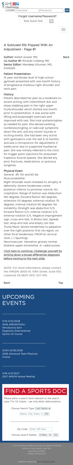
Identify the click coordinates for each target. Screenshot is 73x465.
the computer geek (46, 462)
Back (66, 57)
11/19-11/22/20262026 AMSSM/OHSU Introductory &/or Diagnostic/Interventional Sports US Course (16, 327)
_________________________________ (23, 313)
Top (60, 283)
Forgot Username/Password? (37, 16)
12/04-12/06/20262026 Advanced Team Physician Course (20, 353)
